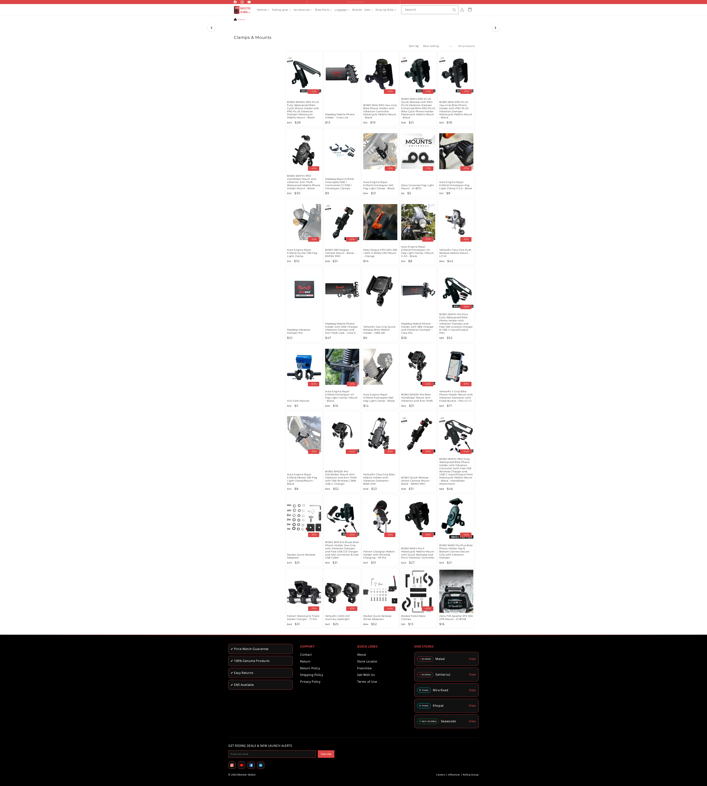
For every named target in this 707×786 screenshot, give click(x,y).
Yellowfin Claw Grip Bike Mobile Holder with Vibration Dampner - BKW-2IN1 (379, 479)
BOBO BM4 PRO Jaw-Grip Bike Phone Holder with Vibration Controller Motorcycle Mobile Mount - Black (380, 111)
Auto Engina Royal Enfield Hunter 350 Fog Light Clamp (302, 253)
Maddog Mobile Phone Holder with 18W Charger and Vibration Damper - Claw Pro (417, 328)
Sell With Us (366, 675)
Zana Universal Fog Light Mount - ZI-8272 (417, 187)
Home (241, 19)
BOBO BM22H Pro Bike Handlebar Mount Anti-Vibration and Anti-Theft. (417, 397)
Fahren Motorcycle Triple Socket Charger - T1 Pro (303, 617)
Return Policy (310, 668)
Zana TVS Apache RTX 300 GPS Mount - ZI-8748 (456, 617)
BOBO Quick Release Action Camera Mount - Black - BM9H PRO (416, 480)
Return (305, 661)
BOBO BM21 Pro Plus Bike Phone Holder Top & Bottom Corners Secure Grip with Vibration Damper (456, 551)
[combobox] (429, 10)
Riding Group (471, 774)
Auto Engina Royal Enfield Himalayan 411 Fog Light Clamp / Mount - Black (341, 396)
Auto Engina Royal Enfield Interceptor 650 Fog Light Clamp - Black (379, 397)
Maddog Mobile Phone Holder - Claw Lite (340, 116)
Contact (306, 655)
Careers (440, 774)
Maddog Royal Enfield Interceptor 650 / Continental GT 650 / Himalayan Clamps (339, 183)
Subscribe (326, 754)
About (361, 655)
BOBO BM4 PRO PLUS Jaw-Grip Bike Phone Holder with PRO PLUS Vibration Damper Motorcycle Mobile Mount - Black (455, 110)
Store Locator (367, 661)
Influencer (454, 774)
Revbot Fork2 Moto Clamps (413, 617)
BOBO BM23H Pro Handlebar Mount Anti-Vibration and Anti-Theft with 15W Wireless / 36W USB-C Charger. (341, 477)
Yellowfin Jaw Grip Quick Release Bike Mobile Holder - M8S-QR (379, 329)
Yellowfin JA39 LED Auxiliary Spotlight (337, 617)
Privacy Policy (310, 682)
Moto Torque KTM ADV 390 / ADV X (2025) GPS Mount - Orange (380, 253)
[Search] (454, 10)
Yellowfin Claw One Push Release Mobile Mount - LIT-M (455, 253)
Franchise (364, 668)
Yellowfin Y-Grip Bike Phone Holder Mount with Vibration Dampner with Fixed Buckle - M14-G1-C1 (456, 396)
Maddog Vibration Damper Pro (299, 331)
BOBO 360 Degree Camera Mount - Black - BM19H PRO (340, 253)
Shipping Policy (311, 675)
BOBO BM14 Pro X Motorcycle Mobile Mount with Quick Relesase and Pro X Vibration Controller (418, 553)
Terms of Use (367, 682)
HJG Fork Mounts (298, 400)
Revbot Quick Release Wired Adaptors (377, 617)
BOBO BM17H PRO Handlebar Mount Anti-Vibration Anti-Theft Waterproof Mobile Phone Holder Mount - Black (303, 182)
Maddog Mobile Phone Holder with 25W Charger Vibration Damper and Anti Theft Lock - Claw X (341, 328)
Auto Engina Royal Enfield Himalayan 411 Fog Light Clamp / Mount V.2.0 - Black (417, 251)
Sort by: (414, 46)
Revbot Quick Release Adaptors (301, 556)
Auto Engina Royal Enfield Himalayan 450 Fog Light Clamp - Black (379, 185)
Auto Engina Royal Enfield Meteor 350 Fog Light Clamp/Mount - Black (302, 479)
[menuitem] (263, 9)
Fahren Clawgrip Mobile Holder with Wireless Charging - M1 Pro (379, 554)
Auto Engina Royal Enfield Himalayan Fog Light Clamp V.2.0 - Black (455, 185)
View (472, 659)
